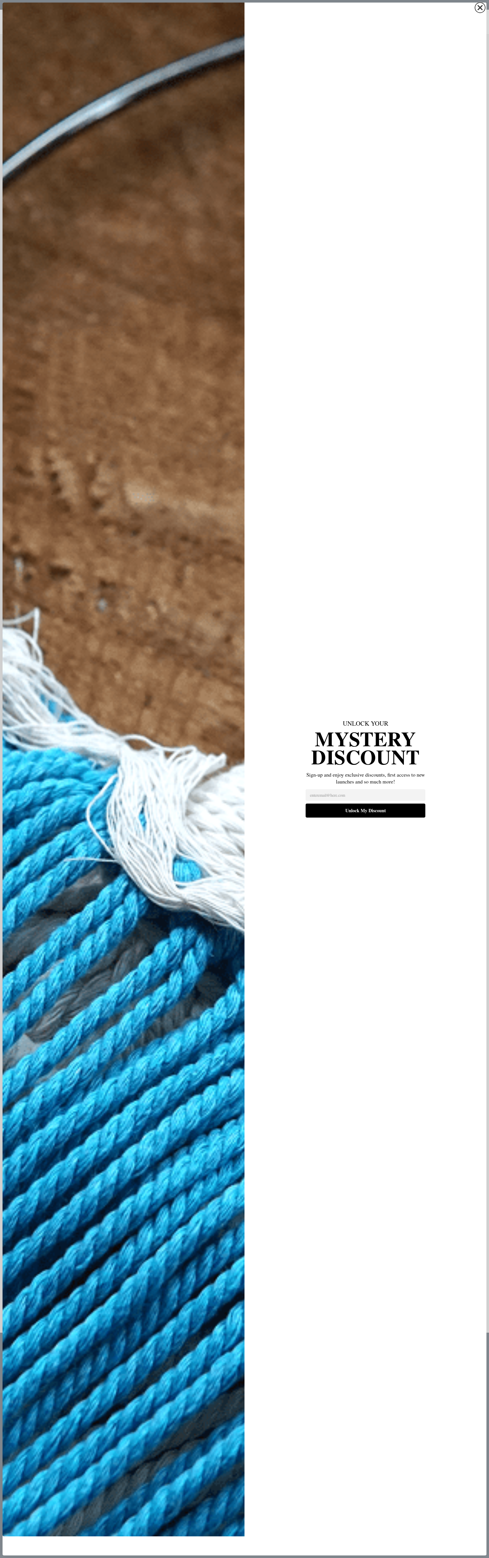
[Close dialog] (480, 8)
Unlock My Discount (365, 810)
